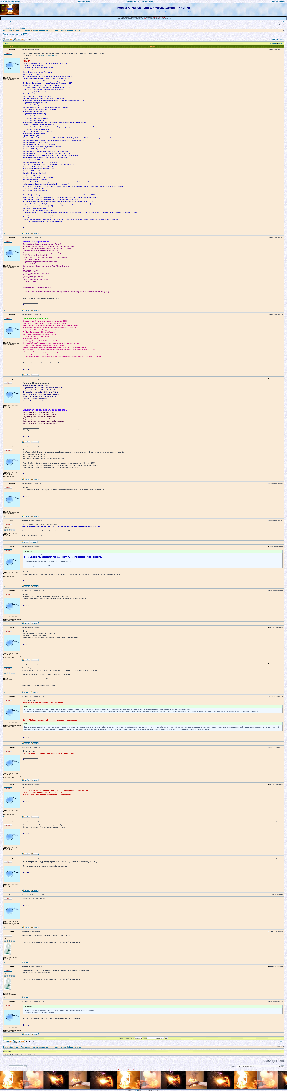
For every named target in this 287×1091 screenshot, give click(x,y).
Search (282, 21)
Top (4, 233)
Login (6, 21)
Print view (6, 43)
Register (12, 21)
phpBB (136, 1090)
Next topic (281, 43)
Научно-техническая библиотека (45, 30)
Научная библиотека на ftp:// (71, 30)
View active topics (22, 28)
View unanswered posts (9, 28)
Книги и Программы (22, 30)
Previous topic (273, 43)
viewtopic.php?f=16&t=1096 (47, 55)
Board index (8, 30)
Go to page (275, 39)
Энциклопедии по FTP (15, 34)
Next (282, 39)
